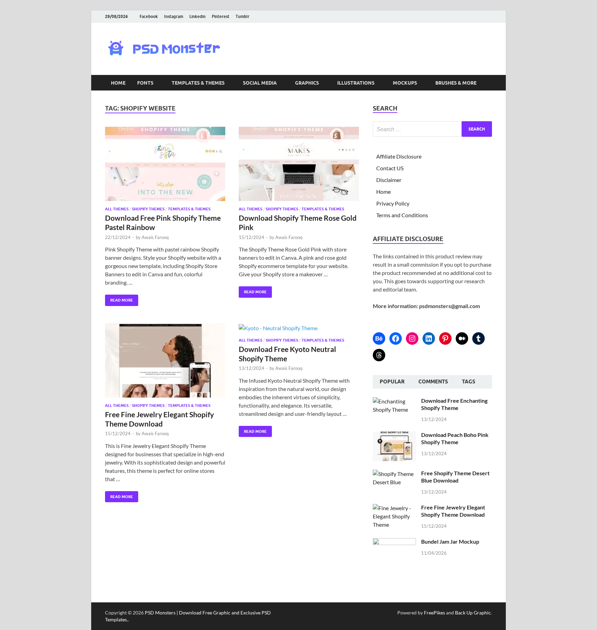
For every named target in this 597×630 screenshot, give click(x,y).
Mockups (405, 83)
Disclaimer (388, 179)
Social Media (260, 83)
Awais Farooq (155, 237)
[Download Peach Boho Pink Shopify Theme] (394, 435)
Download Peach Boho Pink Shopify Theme (455, 438)
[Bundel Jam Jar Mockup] (394, 542)
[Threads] (379, 355)
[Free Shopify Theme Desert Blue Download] (394, 473)
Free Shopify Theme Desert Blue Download (455, 477)
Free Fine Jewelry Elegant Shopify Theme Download (453, 511)
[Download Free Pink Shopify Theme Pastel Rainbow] (165, 164)
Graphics (307, 83)
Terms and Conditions (402, 215)
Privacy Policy (392, 203)
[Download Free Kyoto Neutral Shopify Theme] (299, 327)
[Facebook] (395, 338)
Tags (468, 382)
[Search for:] (432, 129)
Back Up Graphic (473, 612)
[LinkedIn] (429, 338)
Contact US (390, 168)
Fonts (145, 83)
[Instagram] (412, 338)
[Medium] (462, 338)
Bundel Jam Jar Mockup (450, 541)
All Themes (117, 209)
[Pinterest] (445, 338)
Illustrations (356, 83)
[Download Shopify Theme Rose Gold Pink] (299, 164)
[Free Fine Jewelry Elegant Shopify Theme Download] (165, 360)
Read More (119, 299)
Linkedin (197, 16)
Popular (392, 382)
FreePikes (434, 612)
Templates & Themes (198, 83)
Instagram (173, 16)
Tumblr (242, 16)
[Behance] (379, 338)
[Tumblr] (478, 338)
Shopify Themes (148, 209)
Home (118, 83)
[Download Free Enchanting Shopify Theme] (394, 401)
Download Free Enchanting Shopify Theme (454, 404)
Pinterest (220, 16)
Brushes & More (455, 83)
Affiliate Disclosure (398, 156)
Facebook (149, 16)
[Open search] (488, 83)
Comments (433, 382)
